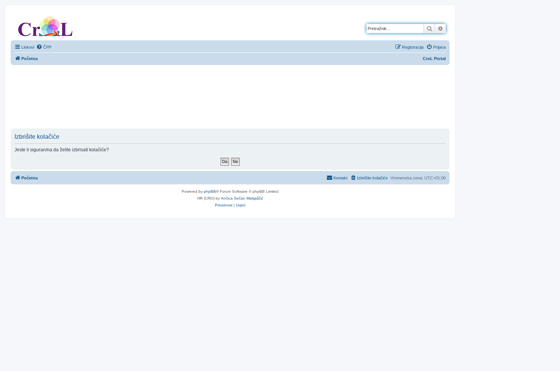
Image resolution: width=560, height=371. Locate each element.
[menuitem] (43, 47)
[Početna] (45, 25)
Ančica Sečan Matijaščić (242, 198)
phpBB (210, 191)
